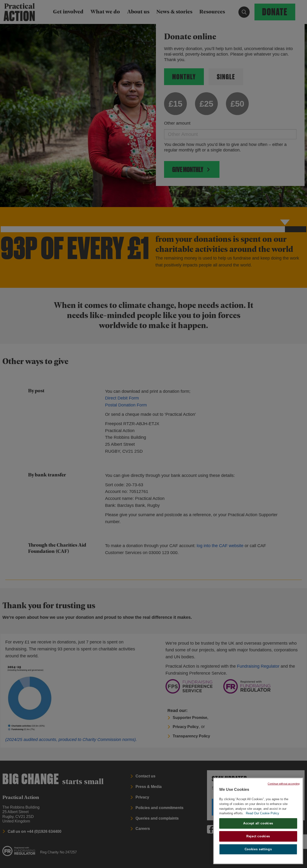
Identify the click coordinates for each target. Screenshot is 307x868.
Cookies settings (258, 849)
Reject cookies (258, 836)
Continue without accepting (284, 783)
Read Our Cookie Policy (262, 813)
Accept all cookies (258, 823)
